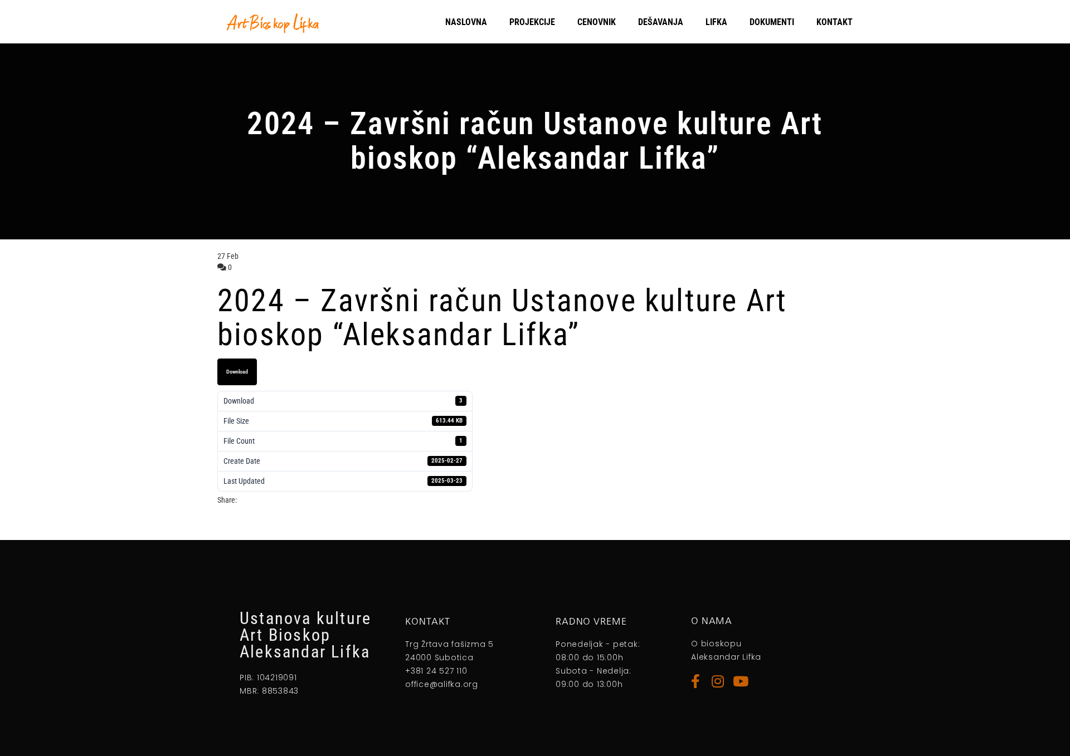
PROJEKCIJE (532, 22)
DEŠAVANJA (660, 22)
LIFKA (716, 22)
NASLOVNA (466, 22)
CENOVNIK (596, 22)
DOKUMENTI (772, 22)
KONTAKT (834, 22)
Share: (227, 499)
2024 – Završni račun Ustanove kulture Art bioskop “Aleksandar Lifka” (502, 318)
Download (237, 372)
